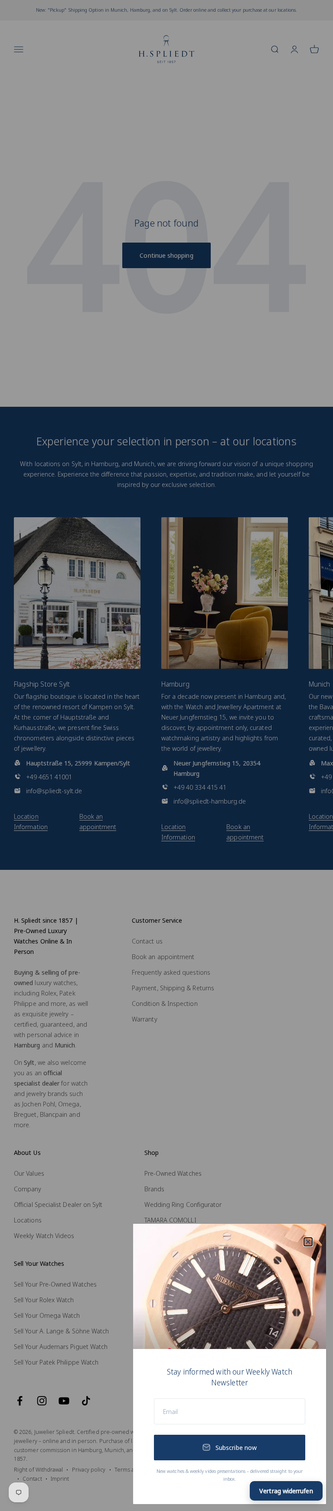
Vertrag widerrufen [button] (286, 1490)
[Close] (308, 1242)
